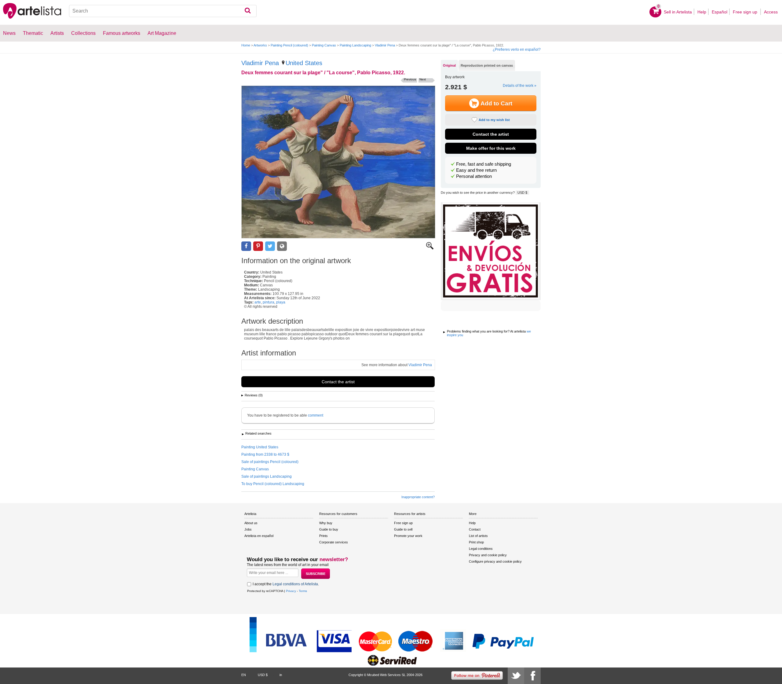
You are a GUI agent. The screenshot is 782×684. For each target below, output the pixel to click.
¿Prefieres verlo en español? (517, 49)
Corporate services (333, 542)
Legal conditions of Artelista (295, 584)
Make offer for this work (491, 148)
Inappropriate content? (418, 497)
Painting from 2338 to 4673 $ (265, 454)
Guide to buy (328, 529)
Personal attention (474, 176)
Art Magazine (162, 33)
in (281, 675)
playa (280, 302)
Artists (57, 33)
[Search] (248, 11)
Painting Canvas (324, 45)
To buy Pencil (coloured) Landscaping (272, 484)
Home (245, 45)
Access (771, 11)
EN (243, 675)
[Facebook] (532, 675)
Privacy (291, 591)
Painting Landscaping (355, 45)
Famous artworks (121, 33)
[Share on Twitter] (270, 246)
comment (315, 415)
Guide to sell (403, 529)
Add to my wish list (494, 120)
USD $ (522, 192)
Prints (323, 536)
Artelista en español (258, 536)
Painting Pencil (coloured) (289, 45)
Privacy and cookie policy (488, 555)
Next (422, 79)
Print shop (476, 542)
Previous (410, 79)
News (9, 33)
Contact (475, 529)
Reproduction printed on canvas (487, 65)
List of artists (478, 536)
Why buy (325, 523)
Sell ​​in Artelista (678, 11)
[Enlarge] (429, 248)
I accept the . (286, 584)
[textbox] (163, 11)
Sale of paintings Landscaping (266, 476)
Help (701, 11)
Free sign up (745, 11)
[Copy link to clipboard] (282, 246)
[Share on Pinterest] (258, 246)
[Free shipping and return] (491, 251)
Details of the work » (519, 85)
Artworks (260, 45)
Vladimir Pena (385, 45)
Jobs (248, 529)
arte (257, 302)
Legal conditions (481, 548)
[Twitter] (516, 675)
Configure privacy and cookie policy (495, 561)
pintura (268, 302)
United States (304, 63)
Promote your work (408, 536)
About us (251, 523)
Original (449, 65)
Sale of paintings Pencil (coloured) (269, 462)
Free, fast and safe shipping (483, 164)
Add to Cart (496, 103)
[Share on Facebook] (246, 246)
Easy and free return (476, 170)
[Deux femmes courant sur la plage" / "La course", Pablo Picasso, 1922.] (338, 162)
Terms (303, 591)
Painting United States (259, 447)
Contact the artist (338, 381)
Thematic (33, 33)
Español (719, 11)
